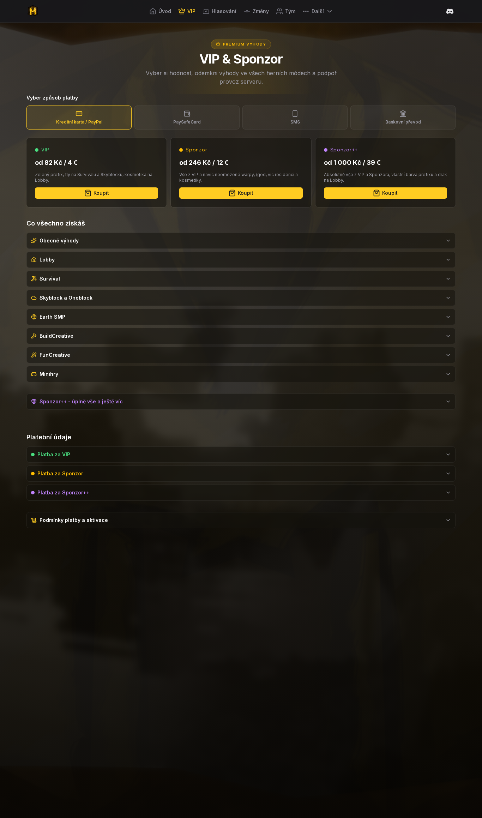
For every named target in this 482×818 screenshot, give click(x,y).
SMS (295, 122)
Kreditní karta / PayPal (79, 122)
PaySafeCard (187, 122)
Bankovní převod (403, 122)
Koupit (101, 193)
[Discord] (450, 11)
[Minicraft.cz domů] (32, 11)
